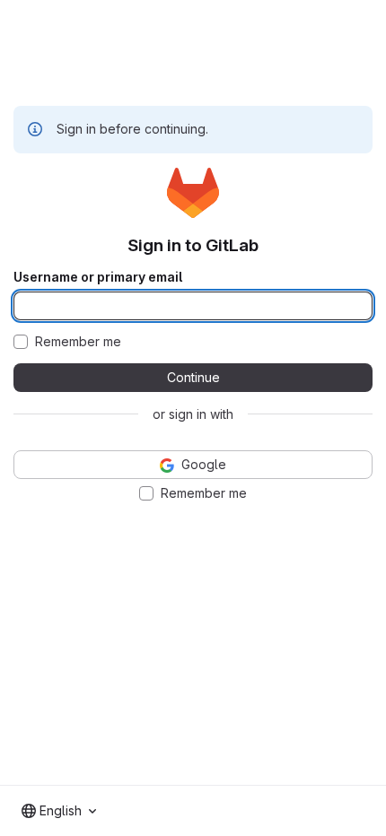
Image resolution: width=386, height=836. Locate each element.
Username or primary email (97, 277)
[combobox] (58, 811)
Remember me (78, 342)
